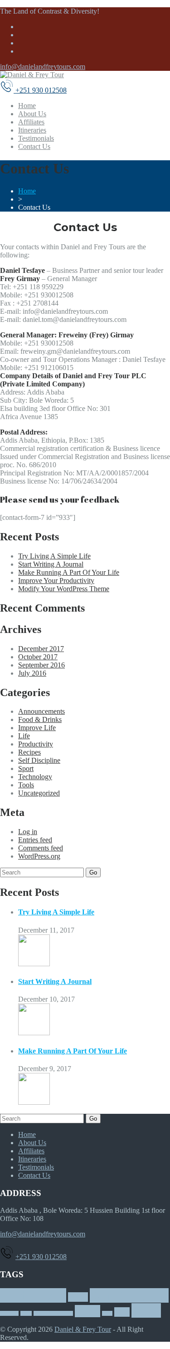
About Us (32, 114)
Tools (26, 785)
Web (122, 1312)
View (107, 1313)
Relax (78, 1297)
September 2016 (41, 665)
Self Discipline (39, 760)
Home (27, 105)
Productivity (35, 744)
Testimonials (36, 138)
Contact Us (34, 146)
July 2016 (32, 673)
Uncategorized (39, 793)
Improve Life (37, 727)
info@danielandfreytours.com (42, 66)
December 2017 (41, 648)
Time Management (53, 1313)
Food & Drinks (40, 719)
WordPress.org (39, 856)
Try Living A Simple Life (54, 556)
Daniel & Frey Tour (82, 1329)
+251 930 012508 (41, 1256)
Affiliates (31, 122)
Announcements (41, 711)
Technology (35, 777)
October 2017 (38, 657)
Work (146, 1310)
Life (24, 736)
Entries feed (35, 840)
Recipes (29, 752)
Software (9, 1313)
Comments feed (40, 848)
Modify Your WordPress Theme (63, 589)
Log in (27, 831)
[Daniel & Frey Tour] (32, 75)
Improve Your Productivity (56, 580)
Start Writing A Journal (50, 564)
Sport (26, 768)
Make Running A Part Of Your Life (68, 572)
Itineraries (32, 130)
